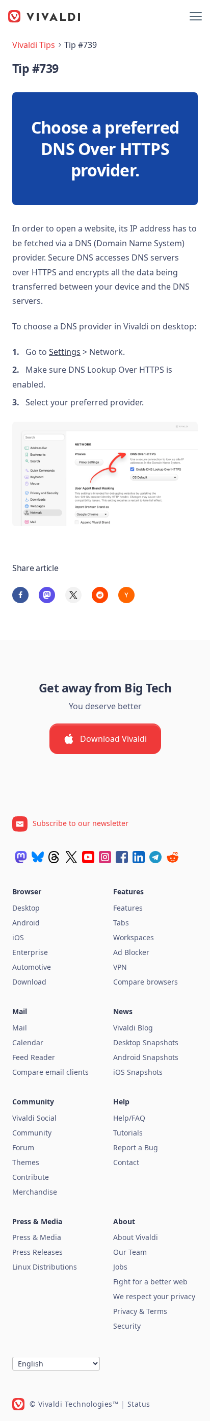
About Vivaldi (135, 1237)
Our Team (130, 1252)
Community (31, 1133)
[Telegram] (155, 857)
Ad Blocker (131, 952)
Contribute (30, 1177)
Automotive (31, 967)
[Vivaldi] (44, 16)
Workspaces (133, 937)
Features (128, 908)
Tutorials (128, 1133)
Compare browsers (145, 982)
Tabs (121, 922)
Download (29, 982)
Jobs (120, 1267)
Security (127, 1326)
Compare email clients (50, 1072)
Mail (19, 1027)
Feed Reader (33, 1057)
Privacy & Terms (140, 1311)
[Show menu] (196, 16)
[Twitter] (71, 857)
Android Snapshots (145, 1057)
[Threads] (54, 857)
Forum (23, 1147)
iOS (18, 937)
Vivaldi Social (34, 1118)
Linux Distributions (44, 1267)
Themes (25, 1162)
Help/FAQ (129, 1118)
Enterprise (30, 952)
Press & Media (36, 1237)
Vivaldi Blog (133, 1027)
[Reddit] (172, 857)
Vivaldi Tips (33, 45)
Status (138, 1404)
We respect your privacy (154, 1296)
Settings (65, 351)
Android (26, 922)
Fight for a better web (150, 1281)
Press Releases (37, 1252)
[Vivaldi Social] (21, 857)
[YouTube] (88, 857)
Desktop (26, 908)
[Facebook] (122, 857)
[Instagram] (105, 857)
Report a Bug (135, 1147)
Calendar (27, 1042)
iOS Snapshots (138, 1072)
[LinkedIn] (139, 857)
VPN (120, 967)
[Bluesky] (38, 857)
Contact (126, 1162)
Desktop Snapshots (145, 1042)
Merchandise (34, 1192)
